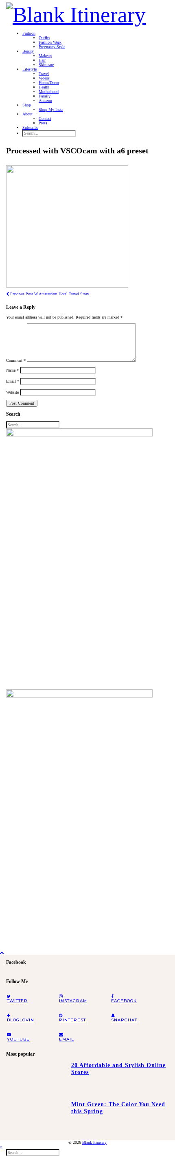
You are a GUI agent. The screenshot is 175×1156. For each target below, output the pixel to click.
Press (43, 123)
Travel (44, 73)
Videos (44, 78)
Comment (16, 360)
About (27, 114)
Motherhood (49, 91)
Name (12, 370)
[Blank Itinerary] (76, 12)
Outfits (44, 37)
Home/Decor (49, 82)
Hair (42, 60)
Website (12, 392)
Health (44, 87)
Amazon (45, 100)
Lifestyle (29, 69)
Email (12, 381)
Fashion (28, 33)
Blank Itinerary (94, 1142)
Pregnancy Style (52, 46)
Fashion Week (50, 42)
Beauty (28, 51)
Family (44, 96)
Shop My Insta (51, 109)
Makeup (45, 55)
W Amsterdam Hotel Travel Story (49, 294)
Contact (45, 118)
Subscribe (30, 127)
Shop (26, 105)
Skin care (46, 64)
